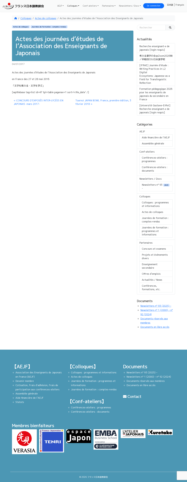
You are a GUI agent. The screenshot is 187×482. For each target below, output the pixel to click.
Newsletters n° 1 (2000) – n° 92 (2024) (149, 376)
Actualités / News (152, 279)
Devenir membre (24, 381)
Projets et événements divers (155, 256)
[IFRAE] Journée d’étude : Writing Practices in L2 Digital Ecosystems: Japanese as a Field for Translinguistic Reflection (154, 74)
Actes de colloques (45, 18)
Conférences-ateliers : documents (154, 169)
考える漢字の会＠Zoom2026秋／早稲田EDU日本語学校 (156, 57)
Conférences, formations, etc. (151, 287)
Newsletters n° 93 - (155, 186)
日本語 (170, 4)
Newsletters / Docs (129, 5)
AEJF (59, 5)
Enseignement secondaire (149, 266)
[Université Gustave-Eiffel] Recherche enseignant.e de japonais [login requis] (154, 109)
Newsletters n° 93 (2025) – (155, 305)
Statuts (19, 402)
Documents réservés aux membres (146, 381)
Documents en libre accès (154, 327)
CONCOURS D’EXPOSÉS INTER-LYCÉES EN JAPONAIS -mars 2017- (38, 102)
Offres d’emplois (151, 273)
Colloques (72, 5)
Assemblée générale (153, 143)
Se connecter (153, 5)
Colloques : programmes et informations (155, 204)
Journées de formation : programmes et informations (155, 231)
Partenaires (108, 5)
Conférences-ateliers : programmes (154, 159)
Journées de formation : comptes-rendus (49, 26)
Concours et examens (154, 248)
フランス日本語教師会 (29, 6)
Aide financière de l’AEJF (156, 137)
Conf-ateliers (90, 5)
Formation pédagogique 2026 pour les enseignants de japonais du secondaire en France (155, 94)
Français (180, 4)
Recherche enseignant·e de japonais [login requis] (154, 48)
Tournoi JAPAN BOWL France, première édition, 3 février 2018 (103, 102)
